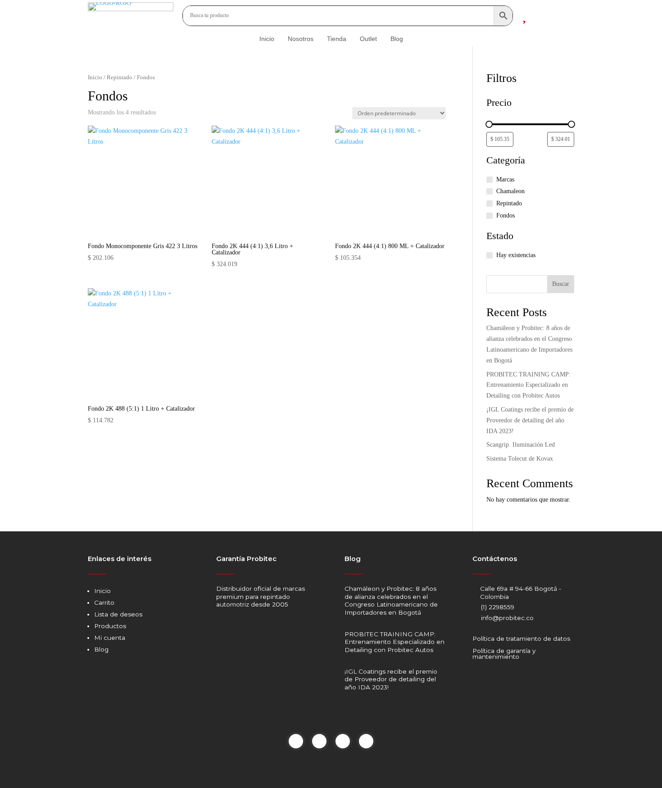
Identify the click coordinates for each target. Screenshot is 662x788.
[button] (101, 146)
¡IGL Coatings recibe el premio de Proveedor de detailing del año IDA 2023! (530, 420)
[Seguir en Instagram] (319, 741)
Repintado (119, 77)
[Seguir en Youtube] (342, 741)
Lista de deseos (118, 614)
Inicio (95, 77)
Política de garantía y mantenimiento (503, 654)
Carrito (104, 602)
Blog (101, 649)
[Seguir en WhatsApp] (366, 741)
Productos (110, 625)
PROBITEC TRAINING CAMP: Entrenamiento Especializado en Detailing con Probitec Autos (528, 385)
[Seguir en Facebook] (295, 741)
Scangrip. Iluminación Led (520, 444)
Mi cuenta (109, 637)
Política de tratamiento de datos (521, 638)
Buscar (560, 284)
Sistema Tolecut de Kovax (519, 458)
